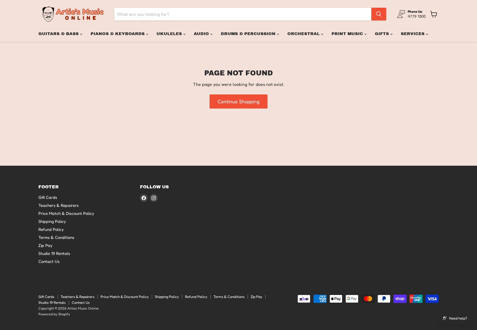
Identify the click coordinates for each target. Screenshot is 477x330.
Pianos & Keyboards (118, 33)
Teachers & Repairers (58, 205)
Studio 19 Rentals (54, 253)
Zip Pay (45, 245)
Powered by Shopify (54, 314)
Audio (202, 33)
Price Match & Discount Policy (66, 213)
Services (413, 33)
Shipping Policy (52, 221)
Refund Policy (51, 229)
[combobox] (242, 14)
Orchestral (304, 33)
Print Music (348, 33)
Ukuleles (170, 33)
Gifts (382, 33)
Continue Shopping (238, 101)
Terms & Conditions (56, 237)
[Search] (378, 14)
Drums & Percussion (249, 33)
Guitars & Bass (59, 33)
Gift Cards (47, 197)
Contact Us (49, 261)
